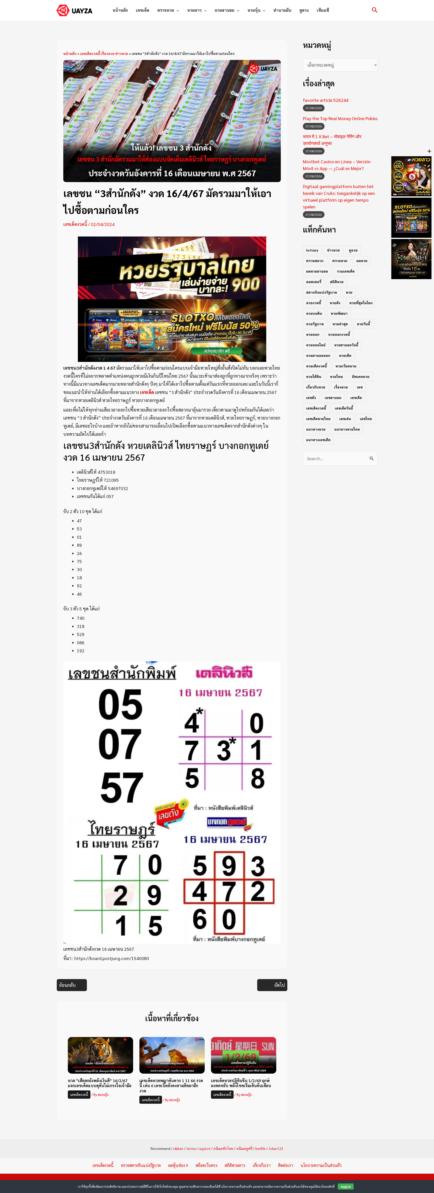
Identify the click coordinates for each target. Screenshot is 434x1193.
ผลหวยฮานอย (317, 271)
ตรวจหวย (165, 10)
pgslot (205, 1148)
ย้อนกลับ (67, 985)
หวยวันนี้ (363, 324)
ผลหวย (361, 260)
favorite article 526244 (325, 100)
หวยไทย (336, 376)
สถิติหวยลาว (235, 1165)
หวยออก (312, 334)
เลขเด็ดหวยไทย (318, 418)
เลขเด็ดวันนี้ (344, 408)
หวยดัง (335, 302)
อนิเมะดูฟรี (244, 1148)
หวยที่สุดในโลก (361, 302)
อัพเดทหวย (360, 376)
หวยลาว (194, 10)
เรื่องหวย (341, 387)
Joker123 (275, 1148)
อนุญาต (346, 1186)
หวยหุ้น (253, 10)
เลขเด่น (345, 418)
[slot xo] (172, 330)
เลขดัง (311, 397)
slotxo (191, 1148)
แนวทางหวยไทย (347, 429)
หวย (349, 292)
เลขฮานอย (333, 397)
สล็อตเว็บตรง (206, 1165)
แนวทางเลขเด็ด (318, 439)
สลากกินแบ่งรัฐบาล (321, 292)
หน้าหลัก (120, 10)
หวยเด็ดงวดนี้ (316, 366)
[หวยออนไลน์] (172, 267)
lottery (312, 250)
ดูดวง (304, 10)
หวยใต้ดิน (313, 376)
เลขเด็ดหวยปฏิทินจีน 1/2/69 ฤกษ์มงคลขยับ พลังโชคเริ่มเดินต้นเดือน (241, 1083)
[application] (176, 10)
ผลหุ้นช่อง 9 (178, 1165)
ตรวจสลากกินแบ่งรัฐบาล (141, 1165)
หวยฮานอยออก (318, 355)
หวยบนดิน (314, 313)
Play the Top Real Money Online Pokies (340, 118)
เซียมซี (323, 10)
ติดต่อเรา (285, 1165)
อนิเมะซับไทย (223, 1148)
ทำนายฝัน (282, 10)
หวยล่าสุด (340, 324)
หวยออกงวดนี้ (339, 334)
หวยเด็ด (345, 355)
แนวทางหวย (315, 429)
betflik (260, 1148)
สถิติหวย (337, 281)
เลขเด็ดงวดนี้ (75, 224)
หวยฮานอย (224, 10)
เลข (360, 387)
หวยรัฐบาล (315, 324)
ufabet (178, 1148)
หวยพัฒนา (339, 313)
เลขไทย (366, 418)
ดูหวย (353, 250)
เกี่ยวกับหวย (315, 387)
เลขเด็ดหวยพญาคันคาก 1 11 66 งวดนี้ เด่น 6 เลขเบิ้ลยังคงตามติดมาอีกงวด (171, 1086)
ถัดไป (280, 985)
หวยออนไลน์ (315, 345)
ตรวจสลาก (314, 260)
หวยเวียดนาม (346, 366)
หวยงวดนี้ (313, 302)
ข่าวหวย (333, 250)
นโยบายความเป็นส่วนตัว (321, 1165)
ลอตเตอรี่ (313, 281)
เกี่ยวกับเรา (261, 1165)
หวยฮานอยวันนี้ (346, 345)
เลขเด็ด (142, 10)
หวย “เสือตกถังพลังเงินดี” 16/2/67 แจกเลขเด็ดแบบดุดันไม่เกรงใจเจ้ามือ (99, 1083)
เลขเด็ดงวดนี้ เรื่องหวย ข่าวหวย (104, 53)
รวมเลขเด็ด (346, 271)
